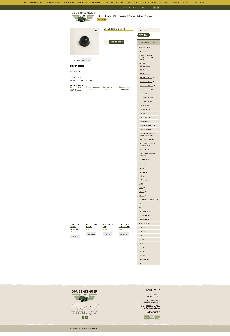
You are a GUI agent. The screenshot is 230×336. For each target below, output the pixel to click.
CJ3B (140, 235)
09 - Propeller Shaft (146, 97)
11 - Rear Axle (144, 105)
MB (87, 80)
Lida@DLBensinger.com (151, 302)
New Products (143, 47)
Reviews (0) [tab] (85, 60)
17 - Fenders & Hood (146, 129)
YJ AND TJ (142, 255)
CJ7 (140, 247)
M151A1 (141, 192)
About (100, 16)
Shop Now (102, 20)
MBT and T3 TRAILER (146, 211)
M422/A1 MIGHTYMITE (147, 200)
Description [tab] (76, 60)
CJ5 (140, 239)
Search (143, 35)
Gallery (140, 16)
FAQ (114, 16)
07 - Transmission (145, 90)
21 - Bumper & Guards (147, 139)
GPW (90, 80)
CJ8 (140, 251)
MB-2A (141, 168)
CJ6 (140, 243)
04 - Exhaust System (146, 78)
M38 (140, 176)
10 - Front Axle (144, 101)
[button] (96, 30)
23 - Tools (143, 149)
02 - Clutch (143, 70)
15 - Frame (143, 121)
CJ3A (140, 231)
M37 (140, 203)
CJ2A (140, 227)
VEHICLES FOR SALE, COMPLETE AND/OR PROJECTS (146, 57)
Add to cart (117, 42)
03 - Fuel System (145, 74)
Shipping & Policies (127, 16)
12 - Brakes (143, 109)
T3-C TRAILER (143, 259)
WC (140, 207)
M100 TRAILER (144, 215)
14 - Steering (144, 117)
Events (108, 16)
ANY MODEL (143, 223)
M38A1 (141, 180)
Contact (148, 16)
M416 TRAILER (144, 219)
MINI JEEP (142, 172)
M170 (141, 184)
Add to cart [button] (75, 236)
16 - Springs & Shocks (146, 125)
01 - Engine (143, 66)
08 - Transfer (144, 94)
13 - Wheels (143, 113)
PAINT (141, 263)
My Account (131, 7)
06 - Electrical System (146, 86)
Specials (141, 51)
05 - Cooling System (146, 82)
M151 (141, 188)
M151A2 (141, 196)
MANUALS (143, 159)
